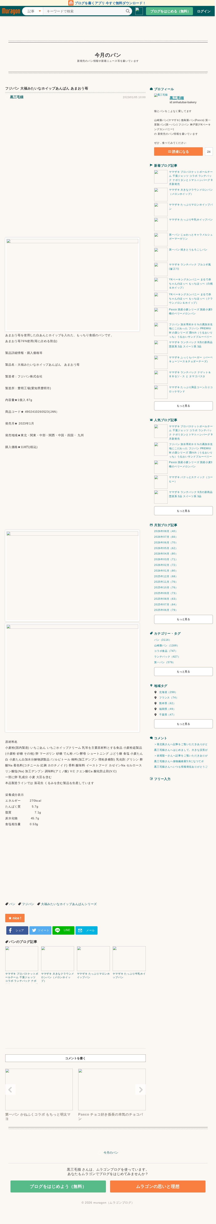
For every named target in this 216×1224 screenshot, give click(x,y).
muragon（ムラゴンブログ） (113, 1202)
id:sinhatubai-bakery (183, 102)
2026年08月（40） (166, 531)
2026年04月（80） (166, 553)
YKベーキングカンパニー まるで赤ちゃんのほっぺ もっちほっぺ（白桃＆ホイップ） (191, 283)
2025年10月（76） (166, 587)
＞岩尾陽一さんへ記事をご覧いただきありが (181, 755)
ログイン (204, 11)
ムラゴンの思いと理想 (158, 1186)
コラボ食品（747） (166, 651)
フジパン (28, 904)
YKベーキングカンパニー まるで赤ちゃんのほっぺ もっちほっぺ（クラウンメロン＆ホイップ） (191, 298)
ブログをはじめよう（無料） (58, 1186)
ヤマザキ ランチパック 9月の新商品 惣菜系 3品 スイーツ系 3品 (190, 344)
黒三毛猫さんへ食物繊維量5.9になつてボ (179, 761)
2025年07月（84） (166, 604)
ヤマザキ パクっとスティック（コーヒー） (191, 479)
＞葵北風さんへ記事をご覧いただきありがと (181, 744)
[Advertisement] (75, 133)
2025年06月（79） (166, 610)
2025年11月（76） (166, 581)
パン (12, 904)
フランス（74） (168, 697)
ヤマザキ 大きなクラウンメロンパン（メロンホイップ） (191, 191)
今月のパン (108, 55)
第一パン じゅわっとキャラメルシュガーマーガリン (191, 236)
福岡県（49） (167, 709)
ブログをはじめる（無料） (170, 11)
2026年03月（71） (166, 559)
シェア (20, 930)
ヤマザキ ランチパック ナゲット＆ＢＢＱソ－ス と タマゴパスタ (190, 374)
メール (90, 930)
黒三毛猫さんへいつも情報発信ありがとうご (181, 766)
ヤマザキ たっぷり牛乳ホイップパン (191, 219)
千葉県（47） (167, 714)
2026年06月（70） (166, 542)
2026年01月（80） (166, 570)
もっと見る (183, 405)
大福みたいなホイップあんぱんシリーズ (69, 904)
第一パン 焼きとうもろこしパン (188, 249)
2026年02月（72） (166, 565)
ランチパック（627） (167, 656)
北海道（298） (168, 692)
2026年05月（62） (166, 548)
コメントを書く (75, 1058)
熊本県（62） (167, 703)
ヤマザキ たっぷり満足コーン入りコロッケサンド (191, 389)
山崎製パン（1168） (167, 645)
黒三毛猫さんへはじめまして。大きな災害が (181, 749)
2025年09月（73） (166, 593)
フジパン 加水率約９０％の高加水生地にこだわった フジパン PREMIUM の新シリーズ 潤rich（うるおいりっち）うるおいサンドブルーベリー (191, 330)
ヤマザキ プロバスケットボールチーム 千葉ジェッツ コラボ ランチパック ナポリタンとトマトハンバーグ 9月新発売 (191, 178)
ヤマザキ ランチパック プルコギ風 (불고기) (190, 266)
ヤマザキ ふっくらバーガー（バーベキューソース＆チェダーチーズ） (191, 359)
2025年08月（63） (166, 598)
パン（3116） (162, 639)
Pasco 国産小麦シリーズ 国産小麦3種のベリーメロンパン (190, 311)
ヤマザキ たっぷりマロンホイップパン (191, 206)
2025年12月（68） (166, 576)
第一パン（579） (164, 662)
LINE (67, 930)
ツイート (43, 930)
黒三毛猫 (177, 98)
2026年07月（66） (166, 536)
